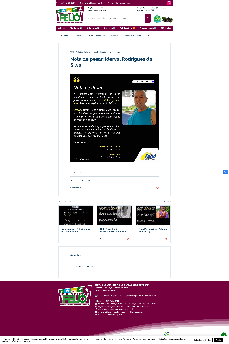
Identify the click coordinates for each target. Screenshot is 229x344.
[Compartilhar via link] (89, 180)
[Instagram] (169, 3)
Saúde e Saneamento (96, 36)
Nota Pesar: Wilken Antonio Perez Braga (153, 230)
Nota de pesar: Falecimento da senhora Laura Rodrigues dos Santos (75, 230)
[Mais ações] (157, 52)
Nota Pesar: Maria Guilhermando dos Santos (113, 230)
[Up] (224, 335)
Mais (148, 36)
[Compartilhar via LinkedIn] (83, 180)
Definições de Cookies (202, 340)
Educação (114, 36)
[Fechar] (226, 340)
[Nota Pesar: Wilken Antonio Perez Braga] (153, 215)
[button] (76, 28)
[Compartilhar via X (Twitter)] (77, 180)
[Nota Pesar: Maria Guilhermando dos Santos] (114, 215)
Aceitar (218, 340)
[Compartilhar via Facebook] (71, 180)
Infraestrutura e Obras (132, 36)
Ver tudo (167, 201)
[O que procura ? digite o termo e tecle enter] (147, 18)
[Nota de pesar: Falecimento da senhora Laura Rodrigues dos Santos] (76, 215)
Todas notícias (64, 36)
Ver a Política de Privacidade (19, 341)
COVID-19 (79, 36)
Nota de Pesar (76, 172)
